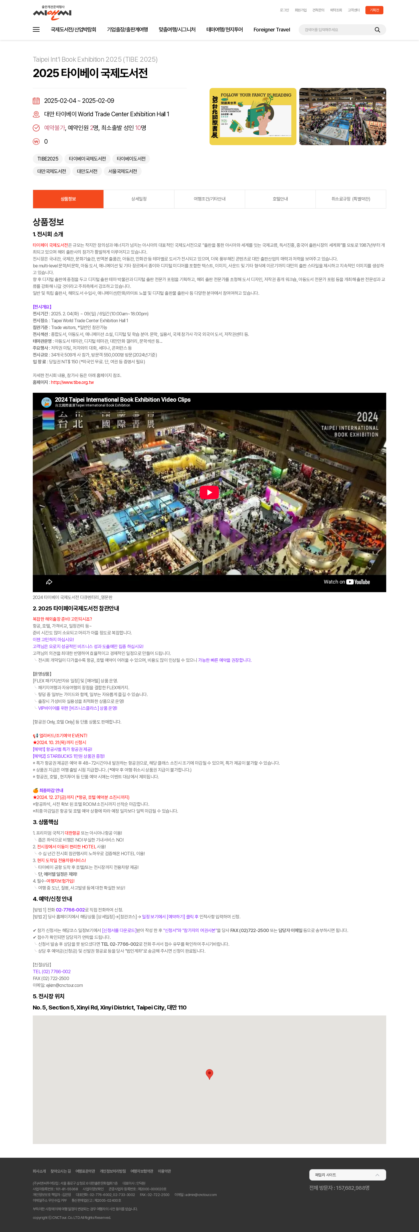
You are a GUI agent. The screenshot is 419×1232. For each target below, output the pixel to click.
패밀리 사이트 (325, 1175)
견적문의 (318, 10)
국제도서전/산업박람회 (73, 29)
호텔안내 (280, 199)
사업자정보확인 (93, 1189)
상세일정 (139, 199)
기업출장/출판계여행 (127, 29)
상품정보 (68, 199)
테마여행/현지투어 (224, 29)
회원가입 (301, 10)
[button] (284, 10)
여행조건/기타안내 (209, 199)
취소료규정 (350, 199)
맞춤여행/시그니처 (177, 29)
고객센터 (354, 10)
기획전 (374, 10)
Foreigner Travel (272, 29)
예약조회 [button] (336, 10)
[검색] (377, 29)
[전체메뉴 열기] (36, 29)
